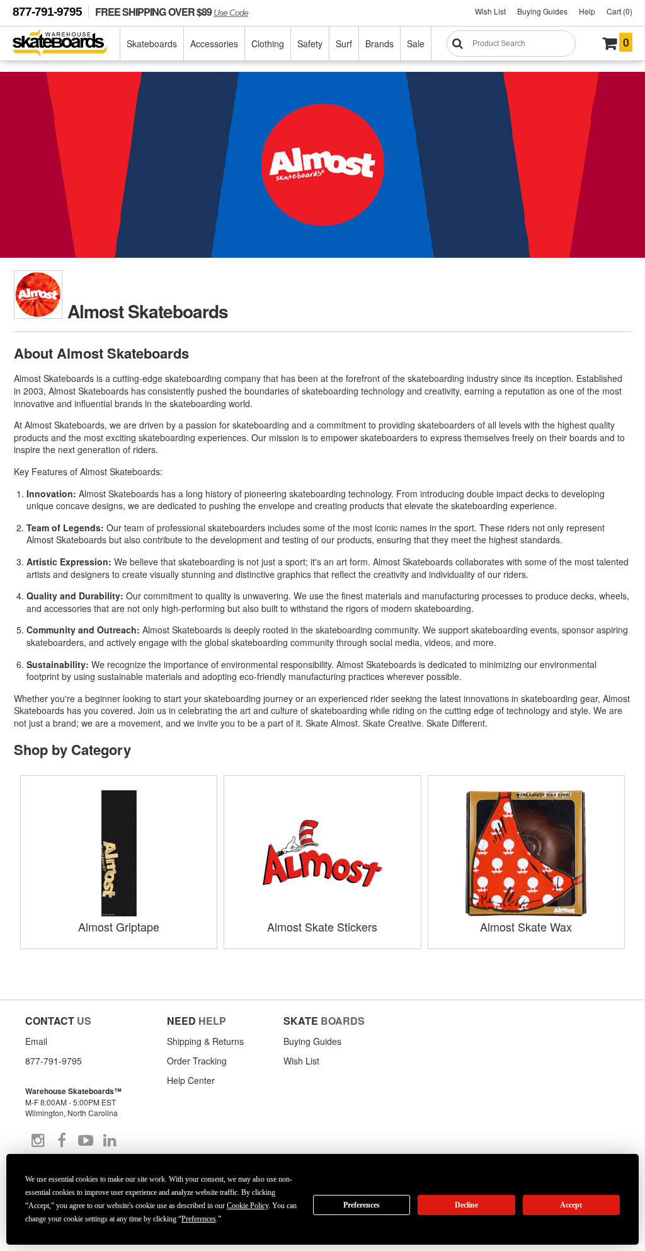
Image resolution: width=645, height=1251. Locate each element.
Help (587, 11)
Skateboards (152, 43)
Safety (309, 43)
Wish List (490, 11)
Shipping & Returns (205, 1041)
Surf (344, 43)
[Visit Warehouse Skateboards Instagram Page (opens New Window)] (37, 1140)
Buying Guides (542, 11)
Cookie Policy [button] (247, 1205)
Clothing (267, 43)
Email (36, 1041)
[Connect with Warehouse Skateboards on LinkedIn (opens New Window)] (109, 1140)
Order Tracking (197, 1060)
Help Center (191, 1080)
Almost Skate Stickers (322, 926)
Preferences (361, 1205)
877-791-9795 (47, 11)
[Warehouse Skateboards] (66, 44)
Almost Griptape (118, 926)
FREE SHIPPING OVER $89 (171, 11)
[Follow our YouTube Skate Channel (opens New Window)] (85, 1140)
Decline (466, 1205)
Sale (416, 43)
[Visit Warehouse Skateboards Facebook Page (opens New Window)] (61, 1140)
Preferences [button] (198, 1218)
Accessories (214, 43)
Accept (571, 1205)
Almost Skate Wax (526, 926)
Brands (379, 43)
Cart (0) (619, 11)
